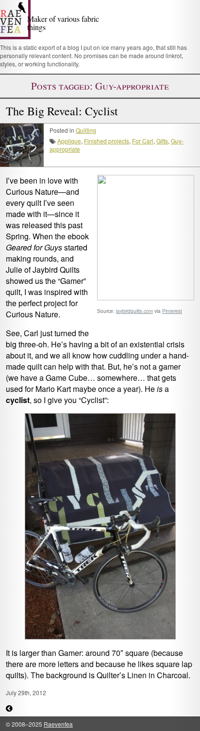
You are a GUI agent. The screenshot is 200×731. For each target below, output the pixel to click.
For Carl (142, 141)
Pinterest (172, 311)
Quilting (86, 130)
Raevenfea (58, 724)
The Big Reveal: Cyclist (62, 111)
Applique (69, 141)
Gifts (162, 141)
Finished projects (106, 141)
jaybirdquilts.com (134, 311)
